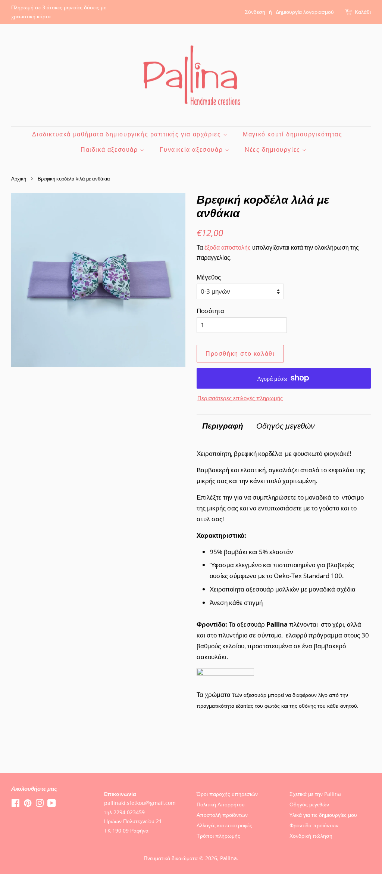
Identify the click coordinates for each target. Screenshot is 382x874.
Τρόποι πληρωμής (218, 835)
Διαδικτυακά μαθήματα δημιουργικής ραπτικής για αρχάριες (127, 134)
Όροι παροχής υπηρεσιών (227, 793)
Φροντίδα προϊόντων (313, 825)
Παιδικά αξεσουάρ (110, 149)
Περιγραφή (222, 425)
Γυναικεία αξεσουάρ (192, 149)
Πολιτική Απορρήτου (221, 804)
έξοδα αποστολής (227, 247)
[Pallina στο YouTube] (51, 804)
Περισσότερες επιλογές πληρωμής (240, 398)
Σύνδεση (255, 11)
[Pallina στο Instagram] (39, 804)
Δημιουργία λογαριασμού (305, 11)
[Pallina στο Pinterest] (28, 804)
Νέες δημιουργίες (273, 149)
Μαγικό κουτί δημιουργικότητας (292, 134)
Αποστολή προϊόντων (222, 814)
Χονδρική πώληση (310, 835)
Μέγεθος (209, 277)
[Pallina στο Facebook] (15, 804)
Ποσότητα (210, 310)
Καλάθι (363, 11)
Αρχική (18, 178)
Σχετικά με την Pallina (315, 793)
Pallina (228, 858)
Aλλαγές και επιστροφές (224, 825)
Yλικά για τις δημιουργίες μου (323, 814)
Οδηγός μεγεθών (285, 425)
